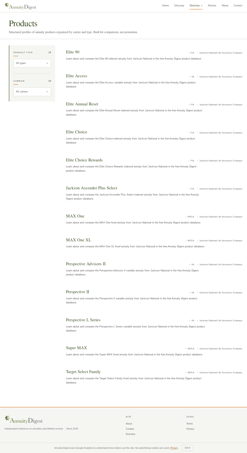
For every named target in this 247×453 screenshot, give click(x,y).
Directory (195, 5)
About (225, 5)
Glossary (179, 5)
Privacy (190, 429)
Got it (187, 447)
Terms (189, 423)
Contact (238, 5)
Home (165, 5)
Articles (212, 5)
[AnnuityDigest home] (20, 6)
